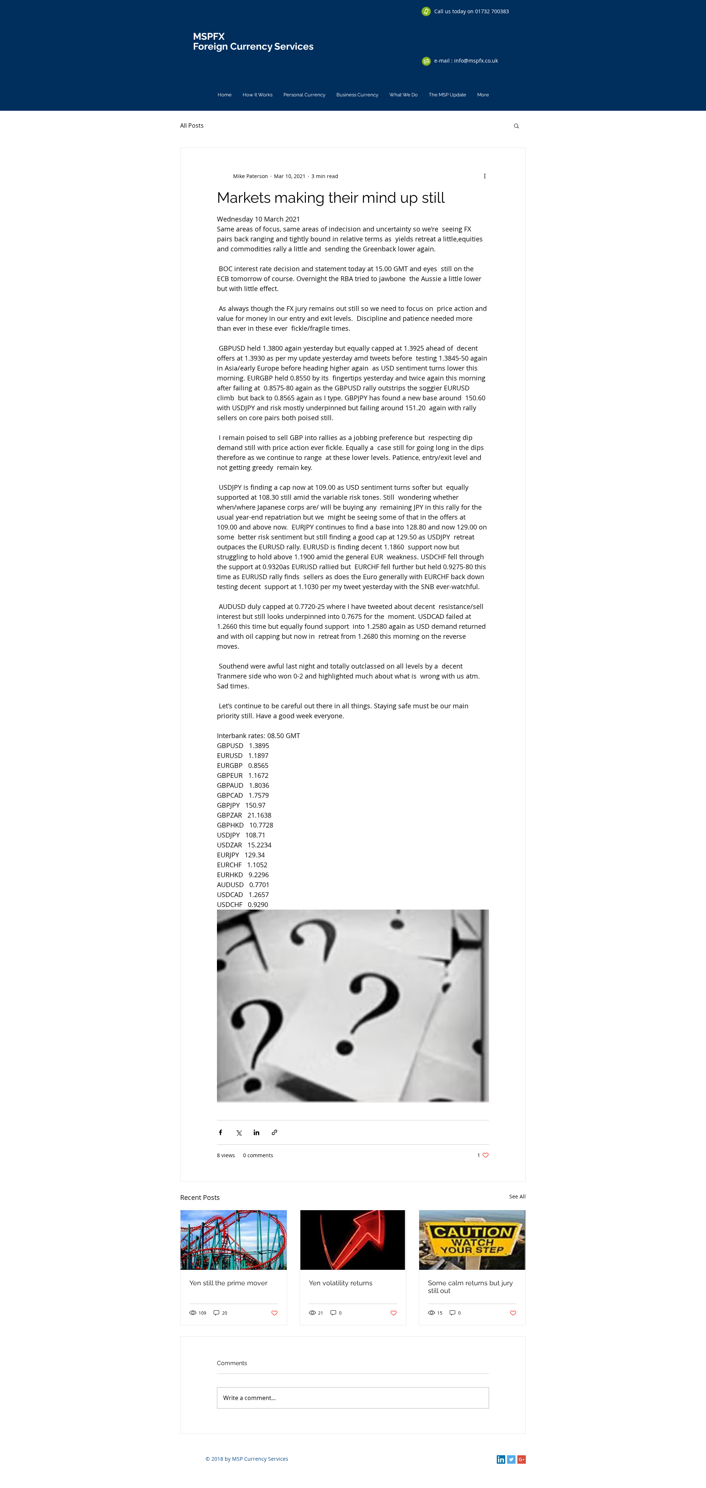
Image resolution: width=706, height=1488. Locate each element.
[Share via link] (274, 1132)
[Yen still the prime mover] (234, 1240)
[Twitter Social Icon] (511, 1459)
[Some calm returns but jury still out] (472, 1240)
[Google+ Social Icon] (521, 1459)
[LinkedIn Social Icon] (501, 1459)
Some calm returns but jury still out (470, 1286)
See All (517, 1196)
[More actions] (484, 175)
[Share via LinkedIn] (256, 1132)
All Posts (192, 125)
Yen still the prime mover (228, 1283)
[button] (516, 125)
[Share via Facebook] (220, 1132)
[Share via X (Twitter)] (238, 1132)
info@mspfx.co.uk (476, 60)
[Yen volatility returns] (353, 1240)
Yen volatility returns (340, 1283)
